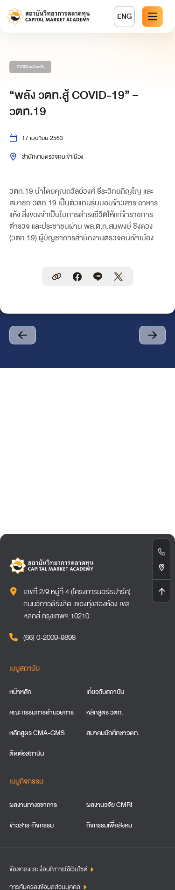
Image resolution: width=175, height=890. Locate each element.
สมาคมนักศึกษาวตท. (113, 732)
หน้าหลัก (20, 691)
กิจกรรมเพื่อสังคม (109, 825)
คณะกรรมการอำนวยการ (41, 712)
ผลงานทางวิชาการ (33, 804)
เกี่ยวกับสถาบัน (105, 691)
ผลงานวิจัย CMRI (109, 804)
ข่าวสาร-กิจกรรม (31, 825)
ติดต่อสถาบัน (26, 753)
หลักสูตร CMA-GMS (37, 732)
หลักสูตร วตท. (104, 712)
